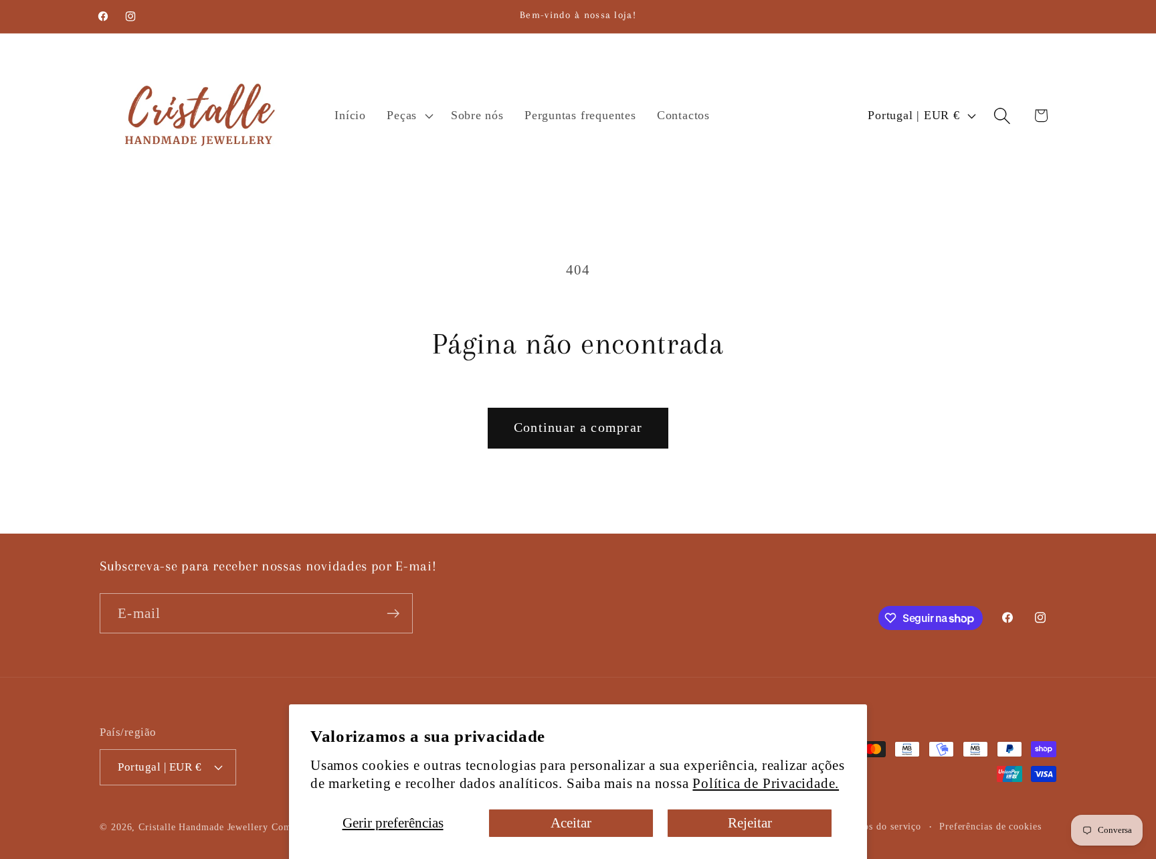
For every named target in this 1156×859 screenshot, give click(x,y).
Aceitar (571, 822)
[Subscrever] (393, 613)
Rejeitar (750, 822)
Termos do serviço (881, 826)
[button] (409, 116)
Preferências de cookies (990, 826)
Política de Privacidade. (765, 783)
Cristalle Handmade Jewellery (203, 827)
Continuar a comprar (578, 427)
